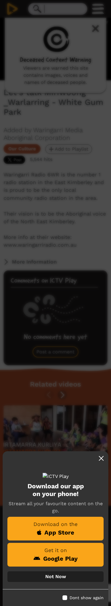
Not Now (55, 576)
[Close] (101, 458)
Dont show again (87, 597)
